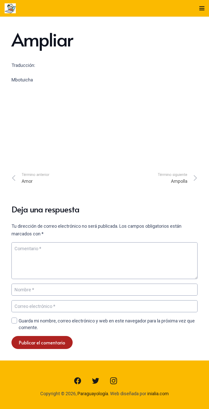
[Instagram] (113, 381)
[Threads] (131, 381)
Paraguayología (92, 393)
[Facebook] (78, 381)
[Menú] (202, 8)
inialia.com (158, 393)
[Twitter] (95, 381)
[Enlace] (10, 8)
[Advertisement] (104, 126)
